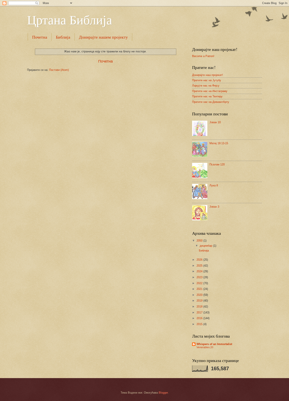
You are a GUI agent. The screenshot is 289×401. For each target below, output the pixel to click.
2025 (200, 265)
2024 (200, 271)
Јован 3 (214, 206)
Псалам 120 (217, 164)
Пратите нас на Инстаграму (209, 91)
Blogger (163, 392)
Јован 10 (215, 122)
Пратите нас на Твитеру (207, 96)
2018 (200, 306)
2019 (200, 300)
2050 (200, 240)
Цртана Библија (69, 19)
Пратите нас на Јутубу (206, 80)
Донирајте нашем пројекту (103, 37)
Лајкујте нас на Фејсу (205, 85)
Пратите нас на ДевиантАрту (210, 101)
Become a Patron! (203, 56)
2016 (200, 318)
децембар (206, 245)
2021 (200, 289)
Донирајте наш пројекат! (207, 75)
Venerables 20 (205, 347)
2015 (200, 324)
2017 (200, 312)
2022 (200, 283)
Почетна (39, 37)
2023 (200, 277)
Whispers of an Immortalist (214, 344)
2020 (200, 294)
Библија (63, 37)
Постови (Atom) (59, 69)
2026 (200, 259)
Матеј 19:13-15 (218, 143)
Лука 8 (213, 185)
